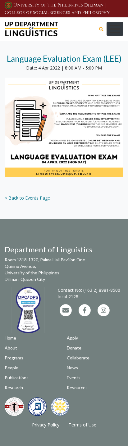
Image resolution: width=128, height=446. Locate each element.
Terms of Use (82, 425)
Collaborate (78, 357)
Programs (14, 357)
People (11, 367)
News (72, 367)
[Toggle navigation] (115, 29)
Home (10, 337)
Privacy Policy (45, 425)
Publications (17, 377)
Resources (77, 387)
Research (14, 387)
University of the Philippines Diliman (58, 5)
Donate (74, 347)
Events (73, 377)
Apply (72, 337)
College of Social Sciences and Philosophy (57, 13)
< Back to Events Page (27, 198)
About (11, 347)
